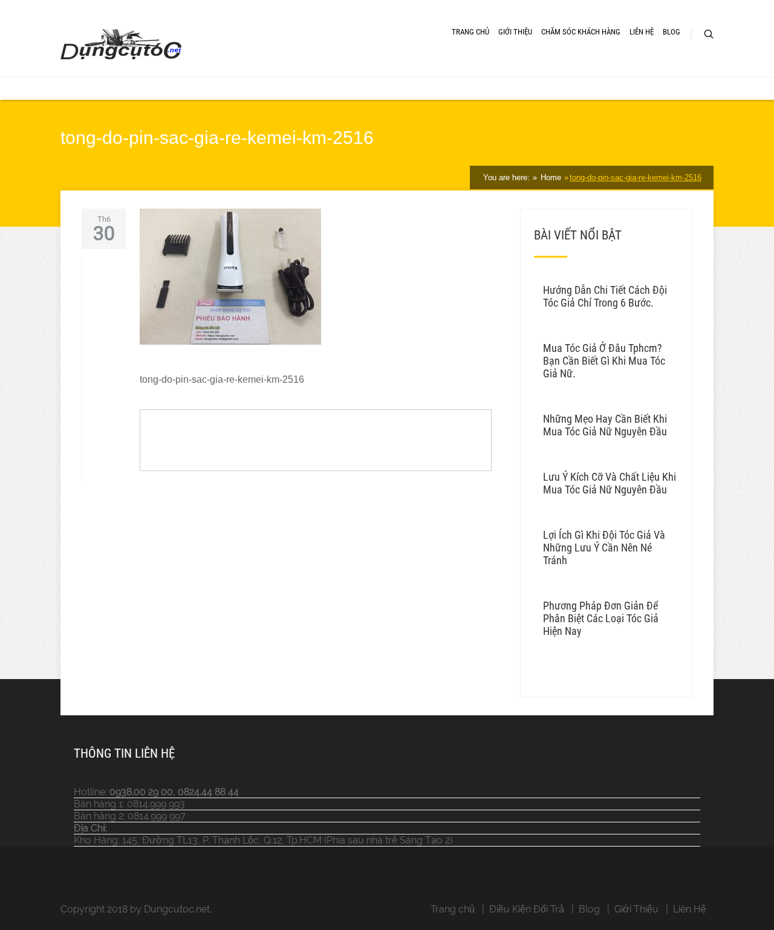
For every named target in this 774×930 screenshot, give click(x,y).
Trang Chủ (470, 31)
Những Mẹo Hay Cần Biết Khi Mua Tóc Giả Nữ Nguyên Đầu (605, 425)
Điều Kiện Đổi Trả (526, 909)
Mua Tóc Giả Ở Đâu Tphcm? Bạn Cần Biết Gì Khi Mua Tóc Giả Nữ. (604, 361)
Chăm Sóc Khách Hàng (580, 31)
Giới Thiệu (515, 31)
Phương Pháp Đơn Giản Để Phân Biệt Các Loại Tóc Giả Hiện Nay (601, 618)
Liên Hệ (641, 31)
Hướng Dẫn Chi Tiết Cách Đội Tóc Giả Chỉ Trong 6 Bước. (605, 296)
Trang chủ (453, 909)
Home (549, 177)
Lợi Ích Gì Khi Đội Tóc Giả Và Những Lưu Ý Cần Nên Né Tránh (604, 547)
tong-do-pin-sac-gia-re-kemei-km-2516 (635, 177)
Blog (671, 31)
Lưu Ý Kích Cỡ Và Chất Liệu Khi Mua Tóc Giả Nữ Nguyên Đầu (609, 483)
